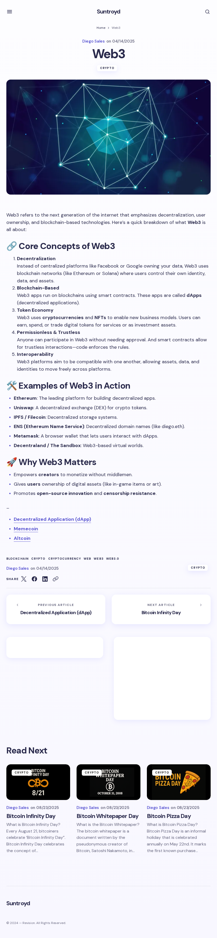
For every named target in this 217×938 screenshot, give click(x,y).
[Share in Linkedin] (45, 579)
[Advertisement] (162, 678)
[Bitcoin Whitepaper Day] (108, 782)
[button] (9, 11)
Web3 (98, 558)
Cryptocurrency (64, 558)
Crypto (107, 68)
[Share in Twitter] (24, 579)
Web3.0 (112, 558)
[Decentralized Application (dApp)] (55, 609)
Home (101, 28)
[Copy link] (55, 579)
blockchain (17, 558)
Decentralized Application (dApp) (52, 519)
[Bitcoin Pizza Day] (179, 782)
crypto (38, 558)
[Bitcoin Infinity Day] (161, 609)
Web (87, 558)
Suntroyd (108, 11)
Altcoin (22, 538)
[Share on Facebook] (34, 579)
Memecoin (26, 529)
